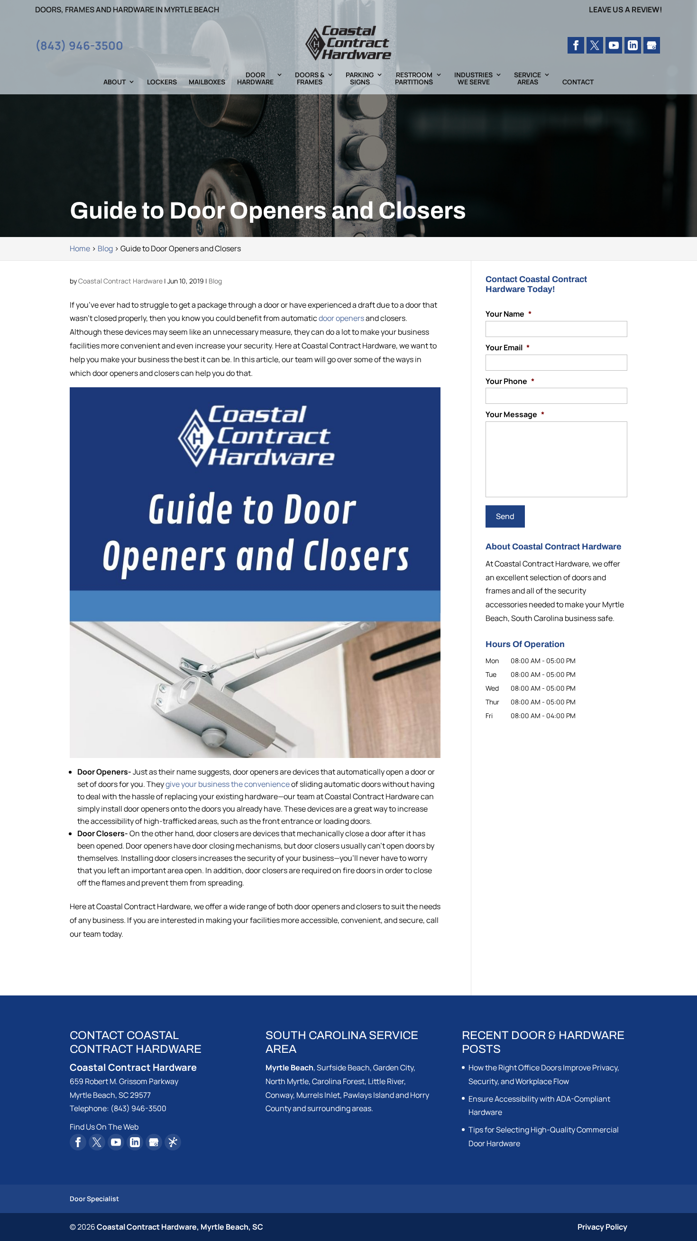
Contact (578, 82)
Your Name (509, 314)
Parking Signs (360, 78)
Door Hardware (255, 78)
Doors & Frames (309, 78)
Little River (386, 1081)
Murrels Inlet (318, 1095)
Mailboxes (207, 82)
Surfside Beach (343, 1067)
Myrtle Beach (289, 1067)
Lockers (162, 82)
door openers (341, 318)
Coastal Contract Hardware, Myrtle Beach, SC (180, 1227)
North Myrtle (287, 1081)
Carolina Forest (338, 1081)
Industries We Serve (473, 78)
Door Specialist (94, 1198)
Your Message (515, 415)
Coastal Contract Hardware (120, 280)
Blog (215, 280)
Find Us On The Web (104, 1127)
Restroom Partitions (414, 78)
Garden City (393, 1067)
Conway (279, 1095)
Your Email (508, 348)
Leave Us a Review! (625, 10)
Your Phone (510, 381)
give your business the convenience (227, 784)
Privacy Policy (602, 1227)
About (114, 82)
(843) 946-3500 (79, 45)
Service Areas (527, 78)
